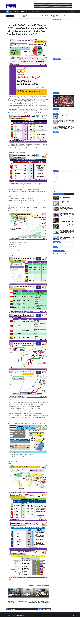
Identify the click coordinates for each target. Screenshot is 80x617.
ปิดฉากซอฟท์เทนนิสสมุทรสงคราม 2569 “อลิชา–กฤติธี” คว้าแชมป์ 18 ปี (23, 15)
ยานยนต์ (54, 178)
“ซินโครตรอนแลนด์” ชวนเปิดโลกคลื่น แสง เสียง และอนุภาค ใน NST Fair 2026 (67, 225)
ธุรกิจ (11, 11)
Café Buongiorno (39, 590)
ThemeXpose (12, 615)
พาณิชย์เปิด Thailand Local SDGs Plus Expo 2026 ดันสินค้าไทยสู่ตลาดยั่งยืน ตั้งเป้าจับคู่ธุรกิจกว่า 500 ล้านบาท (67, 231)
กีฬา (54, 184)
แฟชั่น (54, 187)
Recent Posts (58, 194)
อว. (17, 20)
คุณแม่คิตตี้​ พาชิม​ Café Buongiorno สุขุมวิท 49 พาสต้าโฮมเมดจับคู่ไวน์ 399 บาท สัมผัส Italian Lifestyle (42, 594)
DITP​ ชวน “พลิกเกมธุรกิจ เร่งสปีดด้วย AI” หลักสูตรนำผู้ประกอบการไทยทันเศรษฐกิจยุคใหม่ (67, 214)
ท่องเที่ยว (27, 11)
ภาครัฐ (37, 11)
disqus (44, 609)
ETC (54, 244)
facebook (48, 609)
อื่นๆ (54, 189)
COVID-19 (20, 20)
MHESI (23, 20)
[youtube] (67, 1)
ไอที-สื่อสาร (17, 11)
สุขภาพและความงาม (57, 185)
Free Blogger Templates (19, 615)
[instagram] (72, 1)
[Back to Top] (73, 615)
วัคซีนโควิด (14, 20)
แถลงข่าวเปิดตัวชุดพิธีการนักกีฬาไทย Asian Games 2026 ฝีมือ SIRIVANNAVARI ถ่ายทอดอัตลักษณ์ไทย (66, 220)
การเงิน (54, 182)
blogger (40, 609)
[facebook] (69, 1)
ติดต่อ (54, 191)
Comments (69, 194)
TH (39, 15)
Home (9, 20)
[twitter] (71, 1)
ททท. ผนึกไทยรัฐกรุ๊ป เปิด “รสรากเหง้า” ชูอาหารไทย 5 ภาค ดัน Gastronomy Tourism (56, 15)
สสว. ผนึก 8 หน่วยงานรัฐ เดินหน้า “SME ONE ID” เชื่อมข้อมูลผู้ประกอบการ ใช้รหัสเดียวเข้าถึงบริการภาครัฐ (67, 237)
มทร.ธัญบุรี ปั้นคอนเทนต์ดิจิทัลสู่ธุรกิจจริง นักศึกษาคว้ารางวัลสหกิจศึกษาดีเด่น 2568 (65, 116)
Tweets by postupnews (57, 111)
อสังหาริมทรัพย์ (55, 177)
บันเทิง (32, 11)
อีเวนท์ (22, 11)
